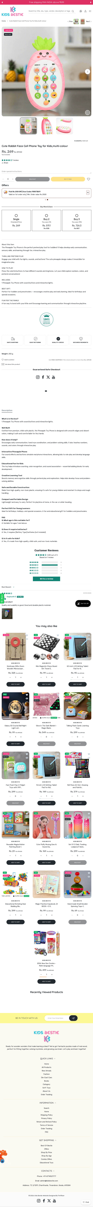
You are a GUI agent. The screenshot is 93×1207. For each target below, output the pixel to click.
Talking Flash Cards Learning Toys (77, 727)
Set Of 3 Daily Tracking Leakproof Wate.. (77, 846)
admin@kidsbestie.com (49, 1181)
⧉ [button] (87, 192)
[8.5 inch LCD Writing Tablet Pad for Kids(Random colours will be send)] (77, 646)
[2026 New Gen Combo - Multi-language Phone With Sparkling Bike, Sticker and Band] (46, 943)
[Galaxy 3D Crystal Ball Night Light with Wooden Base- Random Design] (15, 706)
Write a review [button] (46, 579)
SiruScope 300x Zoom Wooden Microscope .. (15, 667)
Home (4, 21)
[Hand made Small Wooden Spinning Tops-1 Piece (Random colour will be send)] (77, 884)
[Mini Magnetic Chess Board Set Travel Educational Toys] (46, 646)
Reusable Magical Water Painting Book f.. (15, 846)
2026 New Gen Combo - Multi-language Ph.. (46, 964)
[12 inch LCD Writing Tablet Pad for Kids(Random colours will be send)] (46, 765)
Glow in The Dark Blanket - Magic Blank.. (46, 727)
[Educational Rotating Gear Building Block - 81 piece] (15, 884)
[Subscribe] (73, 1018)
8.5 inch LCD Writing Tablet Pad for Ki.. (77, 667)
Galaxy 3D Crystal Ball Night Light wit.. (15, 727)
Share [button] (6, 163)
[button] (2, 2)
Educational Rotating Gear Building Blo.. (15, 905)
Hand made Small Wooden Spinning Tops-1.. (77, 905)
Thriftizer (61, 1195)
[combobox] (52, 11)
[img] (7, 593)
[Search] (73, 11)
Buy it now (68, 179)
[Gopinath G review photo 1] (7, 613)
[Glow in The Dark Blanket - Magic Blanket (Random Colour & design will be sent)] (46, 706)
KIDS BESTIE (15, 663)
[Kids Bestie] (12, 11)
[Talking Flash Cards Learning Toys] (77, 706)
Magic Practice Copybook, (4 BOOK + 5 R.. (46, 905)
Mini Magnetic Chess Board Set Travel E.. (46, 667)
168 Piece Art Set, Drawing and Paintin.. (77, 786)
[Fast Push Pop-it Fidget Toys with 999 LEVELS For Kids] (15, 765)
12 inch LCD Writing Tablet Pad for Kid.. (46, 786)
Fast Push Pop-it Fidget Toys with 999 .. (15, 786)
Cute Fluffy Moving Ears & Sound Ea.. (46, 846)
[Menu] (90, 11)
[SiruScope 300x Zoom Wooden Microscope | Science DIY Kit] (15, 646)
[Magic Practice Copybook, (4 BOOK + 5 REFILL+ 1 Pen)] (46, 884)
